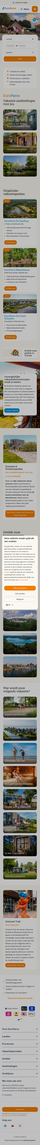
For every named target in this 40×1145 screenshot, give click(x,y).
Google (6, 572)
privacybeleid (23, 580)
